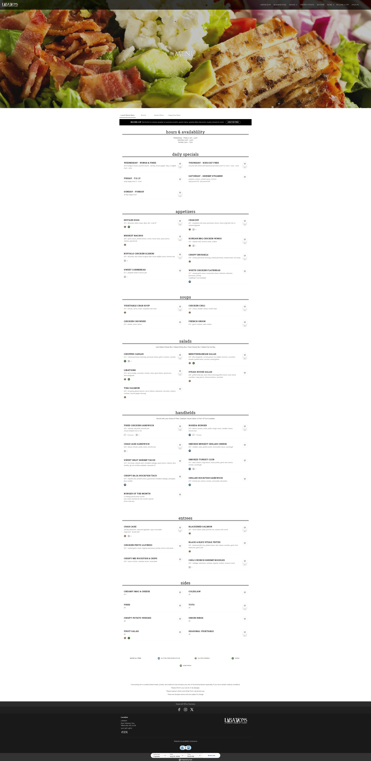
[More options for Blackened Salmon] (245, 527)
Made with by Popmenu (98, 704)
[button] (293, 5)
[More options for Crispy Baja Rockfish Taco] (180, 476)
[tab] (127, 115)
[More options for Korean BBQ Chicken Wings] (245, 239)
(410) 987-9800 (126, 728)
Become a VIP (342, 5)
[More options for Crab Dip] (245, 221)
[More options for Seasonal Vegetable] (245, 632)
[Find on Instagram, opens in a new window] (185, 710)
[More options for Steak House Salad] (245, 373)
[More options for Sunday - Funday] (180, 192)
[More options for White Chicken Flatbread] (245, 271)
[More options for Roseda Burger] (245, 426)
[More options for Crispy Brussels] (245, 255)
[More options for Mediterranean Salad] (245, 355)
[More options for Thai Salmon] (180, 389)
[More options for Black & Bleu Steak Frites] (245, 543)
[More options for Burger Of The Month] (180, 494)
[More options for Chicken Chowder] (180, 322)
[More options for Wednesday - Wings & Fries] (180, 163)
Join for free (233, 122)
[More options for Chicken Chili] (245, 306)
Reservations (280, 5)
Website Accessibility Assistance (185, 741)
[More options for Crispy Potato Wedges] (180, 619)
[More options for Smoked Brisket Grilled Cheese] (245, 445)
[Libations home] (10, 4)
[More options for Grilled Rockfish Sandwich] (245, 479)
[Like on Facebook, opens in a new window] (179, 710)
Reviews (320, 5)
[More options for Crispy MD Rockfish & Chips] (180, 559)
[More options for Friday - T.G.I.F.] (180, 179)
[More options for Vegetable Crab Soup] (180, 306)
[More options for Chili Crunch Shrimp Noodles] (245, 561)
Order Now (265, 5)
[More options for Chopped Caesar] (180, 355)
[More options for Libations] (180, 371)
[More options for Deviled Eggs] (180, 221)
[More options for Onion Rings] (245, 619)
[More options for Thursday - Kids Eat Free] (245, 163)
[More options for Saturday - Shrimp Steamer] (245, 177)
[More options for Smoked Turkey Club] (245, 460)
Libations (236, 720)
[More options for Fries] (180, 605)
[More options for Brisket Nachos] (180, 236)
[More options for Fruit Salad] (180, 632)
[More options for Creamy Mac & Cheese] (180, 592)
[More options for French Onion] (245, 322)
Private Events (307, 5)
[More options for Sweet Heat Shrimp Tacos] (180, 461)
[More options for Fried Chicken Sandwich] (180, 426)
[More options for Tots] (245, 605)
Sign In (355, 5)
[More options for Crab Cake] (180, 527)
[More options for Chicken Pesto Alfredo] (180, 546)
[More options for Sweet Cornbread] (180, 270)
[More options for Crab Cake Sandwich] (180, 445)
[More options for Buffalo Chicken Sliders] (180, 254)
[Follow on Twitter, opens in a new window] (192, 710)
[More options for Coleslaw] (245, 592)
